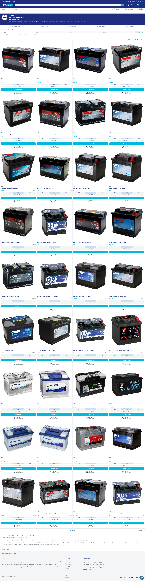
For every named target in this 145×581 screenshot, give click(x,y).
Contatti (67, 570)
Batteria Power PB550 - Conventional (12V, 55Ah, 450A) (47, 242)
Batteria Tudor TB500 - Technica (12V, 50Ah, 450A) (10, 242)
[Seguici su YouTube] (72, 577)
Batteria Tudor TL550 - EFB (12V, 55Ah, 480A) (117, 242)
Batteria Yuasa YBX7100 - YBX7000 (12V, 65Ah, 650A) (119, 404)
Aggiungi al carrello (18, 89)
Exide (38, 78)
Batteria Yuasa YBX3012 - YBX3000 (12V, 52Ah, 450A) (119, 350)
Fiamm (74, 403)
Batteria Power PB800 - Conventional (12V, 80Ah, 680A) (83, 350)
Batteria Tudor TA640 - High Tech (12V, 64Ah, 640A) (10, 134)
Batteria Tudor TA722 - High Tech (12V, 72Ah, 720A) (46, 513)
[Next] (142, 49)
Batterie (5, 9)
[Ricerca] (122, 5)
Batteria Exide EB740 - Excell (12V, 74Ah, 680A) (118, 459)
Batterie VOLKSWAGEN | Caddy (10, 553)
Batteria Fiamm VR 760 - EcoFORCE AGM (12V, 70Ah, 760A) (84, 404)
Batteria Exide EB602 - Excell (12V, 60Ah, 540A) (9, 350)
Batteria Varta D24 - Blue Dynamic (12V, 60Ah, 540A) (46, 404)
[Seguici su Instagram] (68, 577)
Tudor (2, 78)
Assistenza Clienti (16, 9)
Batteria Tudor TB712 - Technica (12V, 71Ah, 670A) (82, 242)
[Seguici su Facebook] (66, 577)
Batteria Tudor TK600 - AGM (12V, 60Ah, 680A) (81, 513)
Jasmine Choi (15, 576)
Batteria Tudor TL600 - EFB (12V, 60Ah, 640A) (9, 188)
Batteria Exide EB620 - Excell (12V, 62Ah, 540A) (82, 296)
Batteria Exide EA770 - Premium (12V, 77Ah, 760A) (10, 296)
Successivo (140, 530)
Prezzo (140, 39)
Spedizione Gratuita (131, 1)
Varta (2, 403)
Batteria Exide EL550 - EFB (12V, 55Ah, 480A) (117, 188)
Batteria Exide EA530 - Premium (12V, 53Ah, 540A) (10, 513)
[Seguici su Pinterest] (70, 577)
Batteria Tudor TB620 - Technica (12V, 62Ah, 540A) (46, 134)
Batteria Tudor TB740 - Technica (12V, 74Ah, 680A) (10, 79)
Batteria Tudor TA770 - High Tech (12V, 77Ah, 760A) (82, 134)
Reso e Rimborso (73, 26)
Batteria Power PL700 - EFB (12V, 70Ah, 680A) (117, 513)
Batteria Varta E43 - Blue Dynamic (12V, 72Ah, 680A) (46, 459)
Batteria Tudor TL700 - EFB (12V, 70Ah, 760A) (81, 79)
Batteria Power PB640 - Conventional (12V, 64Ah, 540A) (47, 296)
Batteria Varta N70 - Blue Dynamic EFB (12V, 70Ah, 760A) (11, 459)
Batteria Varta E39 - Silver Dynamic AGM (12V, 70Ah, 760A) (11, 404)
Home (3, 553)
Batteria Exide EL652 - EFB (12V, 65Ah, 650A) (117, 296)
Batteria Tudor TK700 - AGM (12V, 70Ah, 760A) (45, 188)
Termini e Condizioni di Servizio (72, 560)
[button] (142, 578)
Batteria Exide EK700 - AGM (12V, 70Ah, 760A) (117, 134)
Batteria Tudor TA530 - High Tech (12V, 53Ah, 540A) (118, 79)
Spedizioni (68, 566)
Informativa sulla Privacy (71, 562)
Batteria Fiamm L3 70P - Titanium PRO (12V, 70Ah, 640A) (83, 459)
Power (38, 240)
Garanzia (67, 568)
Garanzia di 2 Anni (45, 26)
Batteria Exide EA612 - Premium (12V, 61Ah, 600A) (46, 350)
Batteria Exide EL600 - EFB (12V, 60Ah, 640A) (81, 188)
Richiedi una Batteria (130, 26)
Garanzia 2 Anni (140, 1)
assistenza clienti (17, 34)
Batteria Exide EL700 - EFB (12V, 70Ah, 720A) (45, 79)
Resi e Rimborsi (69, 564)
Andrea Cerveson (9, 576)
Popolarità (136, 39)
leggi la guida (26, 34)
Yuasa (110, 349)
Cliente (129, 5)
